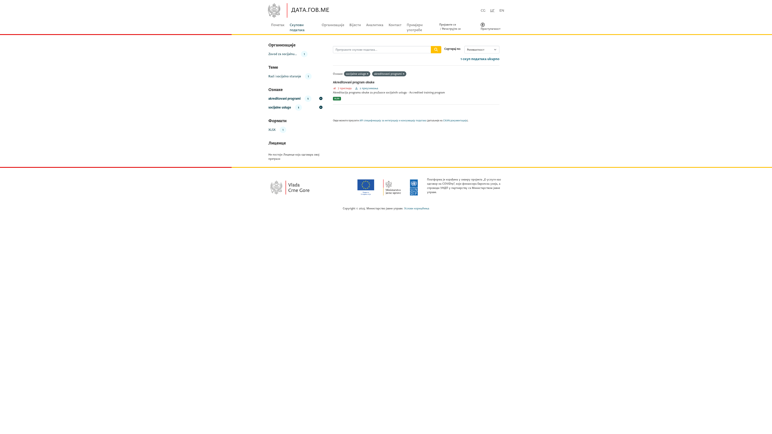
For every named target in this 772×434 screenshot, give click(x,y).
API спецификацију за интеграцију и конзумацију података (392, 120)
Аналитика (374, 25)
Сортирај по (452, 49)
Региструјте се (451, 29)
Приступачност (490, 29)
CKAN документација (455, 120)
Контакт (395, 25)
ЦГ (492, 10)
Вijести (355, 25)
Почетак (277, 25)
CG (483, 10)
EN (501, 10)
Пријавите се (447, 24)
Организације (333, 25)
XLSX (337, 98)
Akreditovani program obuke (354, 82)
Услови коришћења (416, 208)
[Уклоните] (367, 74)
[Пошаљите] (436, 49)
